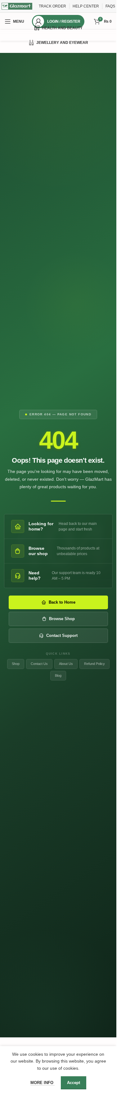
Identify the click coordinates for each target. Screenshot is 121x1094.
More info (42, 1082)
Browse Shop (62, 618)
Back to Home (62, 602)
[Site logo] (17, 5)
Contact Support (62, 635)
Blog (58, 675)
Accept (73, 1082)
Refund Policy (94, 664)
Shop (16, 664)
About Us (66, 664)
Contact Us (39, 664)
